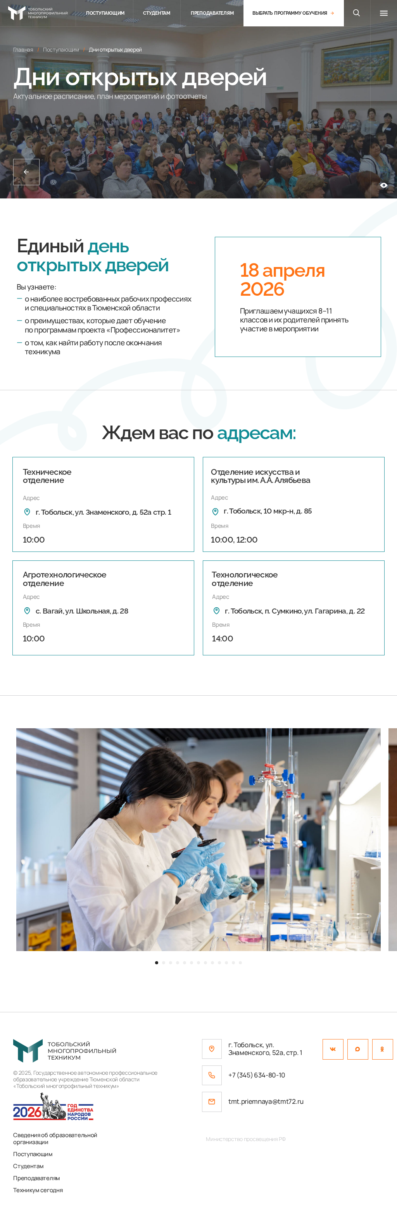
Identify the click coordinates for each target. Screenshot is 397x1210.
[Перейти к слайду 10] (219, 962)
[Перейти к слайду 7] (198, 962)
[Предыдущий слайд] (14, 840)
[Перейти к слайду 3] (170, 962)
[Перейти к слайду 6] (191, 962)
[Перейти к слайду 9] (212, 962)
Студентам (28, 1165)
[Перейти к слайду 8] (205, 962)
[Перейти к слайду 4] (177, 962)
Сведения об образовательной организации (55, 1138)
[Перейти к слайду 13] (240, 962)
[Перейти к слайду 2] (163, 962)
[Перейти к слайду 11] (226, 962)
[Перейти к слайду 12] (233, 962)
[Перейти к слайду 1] (156, 962)
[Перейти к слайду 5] (184, 962)
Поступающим (33, 1153)
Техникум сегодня (37, 1189)
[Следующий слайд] (383, 840)
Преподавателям (36, 1177)
